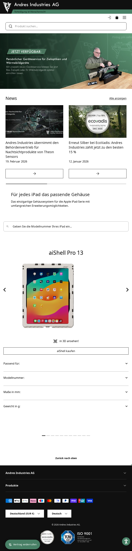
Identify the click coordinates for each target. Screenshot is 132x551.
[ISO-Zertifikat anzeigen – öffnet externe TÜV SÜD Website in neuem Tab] (76, 537)
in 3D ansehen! (66, 341)
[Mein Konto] (109, 17)
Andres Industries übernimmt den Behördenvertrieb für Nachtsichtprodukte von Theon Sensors (32, 149)
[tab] (43, 435)
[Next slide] (127, 289)
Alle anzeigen (117, 98)
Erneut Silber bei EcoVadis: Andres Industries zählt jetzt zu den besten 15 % (96, 147)
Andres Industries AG (69, 524)
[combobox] (66, 26)
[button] (117, 17)
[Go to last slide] (5, 289)
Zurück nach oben (66, 458)
